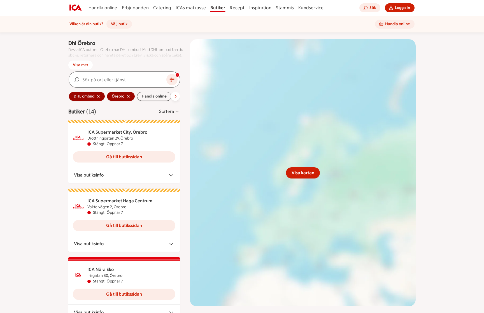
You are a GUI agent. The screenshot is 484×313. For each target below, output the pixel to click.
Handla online (103, 7)
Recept (237, 7)
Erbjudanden (135, 7)
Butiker (217, 7)
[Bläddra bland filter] (175, 96)
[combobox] (117, 79)
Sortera (166, 111)
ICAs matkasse (191, 7)
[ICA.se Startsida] (75, 7)
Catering (162, 7)
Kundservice (311, 7)
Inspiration (260, 7)
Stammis (285, 7)
